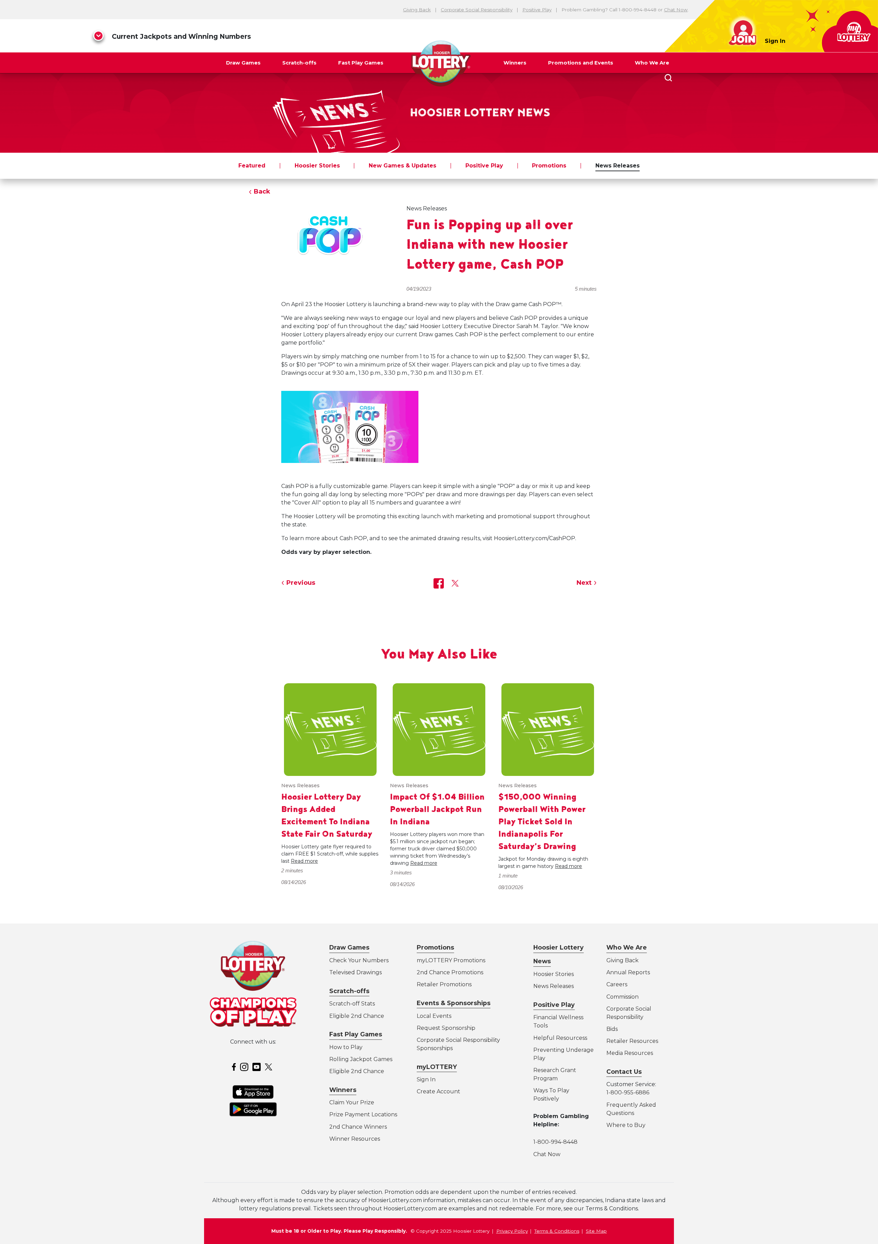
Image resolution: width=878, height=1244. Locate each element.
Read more (304, 861)
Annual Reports (628, 972)
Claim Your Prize (351, 1102)
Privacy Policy (512, 1231)
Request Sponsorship (446, 1028)
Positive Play (536, 9)
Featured (251, 165)
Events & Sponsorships (453, 1003)
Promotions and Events (580, 63)
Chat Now (676, 9)
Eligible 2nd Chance (356, 1016)
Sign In (775, 41)
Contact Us (624, 1071)
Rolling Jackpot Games (360, 1059)
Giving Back (417, 9)
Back (262, 191)
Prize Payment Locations (363, 1114)
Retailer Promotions (444, 984)
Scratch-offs (299, 63)
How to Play (346, 1047)
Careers (616, 984)
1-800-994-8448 (555, 1142)
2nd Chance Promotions (450, 972)
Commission (622, 996)
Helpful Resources (559, 1038)
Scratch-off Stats (352, 1003)
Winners (514, 63)
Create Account (438, 1091)
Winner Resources (354, 1139)
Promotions (549, 165)
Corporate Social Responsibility (476, 9)
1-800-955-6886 (627, 1092)
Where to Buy (625, 1125)
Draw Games (243, 63)
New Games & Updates (402, 165)
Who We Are (652, 63)
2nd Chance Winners (358, 1127)
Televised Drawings (355, 972)
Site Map (596, 1231)
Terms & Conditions (556, 1231)
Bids (612, 1029)
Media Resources (629, 1053)
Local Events (434, 1016)
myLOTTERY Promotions (451, 960)
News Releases (617, 165)
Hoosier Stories (317, 165)
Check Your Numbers (359, 960)
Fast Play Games (360, 63)
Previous (300, 582)
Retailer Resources (632, 1041)
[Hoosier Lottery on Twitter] (270, 1066)
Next (584, 582)
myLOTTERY (437, 1066)
